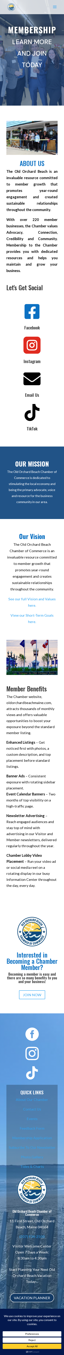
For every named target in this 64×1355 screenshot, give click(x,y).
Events (32, 1118)
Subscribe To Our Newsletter (32, 1147)
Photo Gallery (32, 1157)
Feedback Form (32, 1128)
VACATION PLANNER (32, 1298)
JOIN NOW (32, 995)
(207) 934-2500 (32, 1236)
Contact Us (32, 1109)
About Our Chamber (32, 1099)
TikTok (32, 428)
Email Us (32, 395)
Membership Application (32, 1138)
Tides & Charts (32, 1166)
